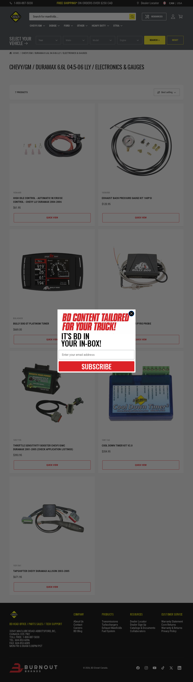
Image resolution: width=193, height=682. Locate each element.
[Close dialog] (131, 313)
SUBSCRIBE (96, 366)
